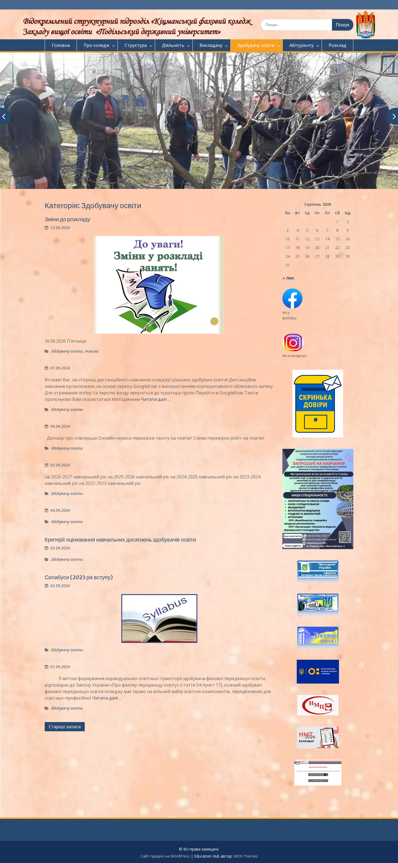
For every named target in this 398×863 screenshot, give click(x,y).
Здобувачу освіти (255, 45)
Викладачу (211, 45)
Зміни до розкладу (67, 219)
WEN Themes (246, 856)
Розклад (337, 45)
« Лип (288, 278)
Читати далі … (156, 399)
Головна (61, 45)
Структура (136, 45)
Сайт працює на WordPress (165, 856)
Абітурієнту (301, 45)
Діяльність (173, 45)
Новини (92, 351)
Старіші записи (65, 727)
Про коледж (96, 45)
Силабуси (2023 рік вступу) (79, 577)
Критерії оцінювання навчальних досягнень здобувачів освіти (120, 539)
